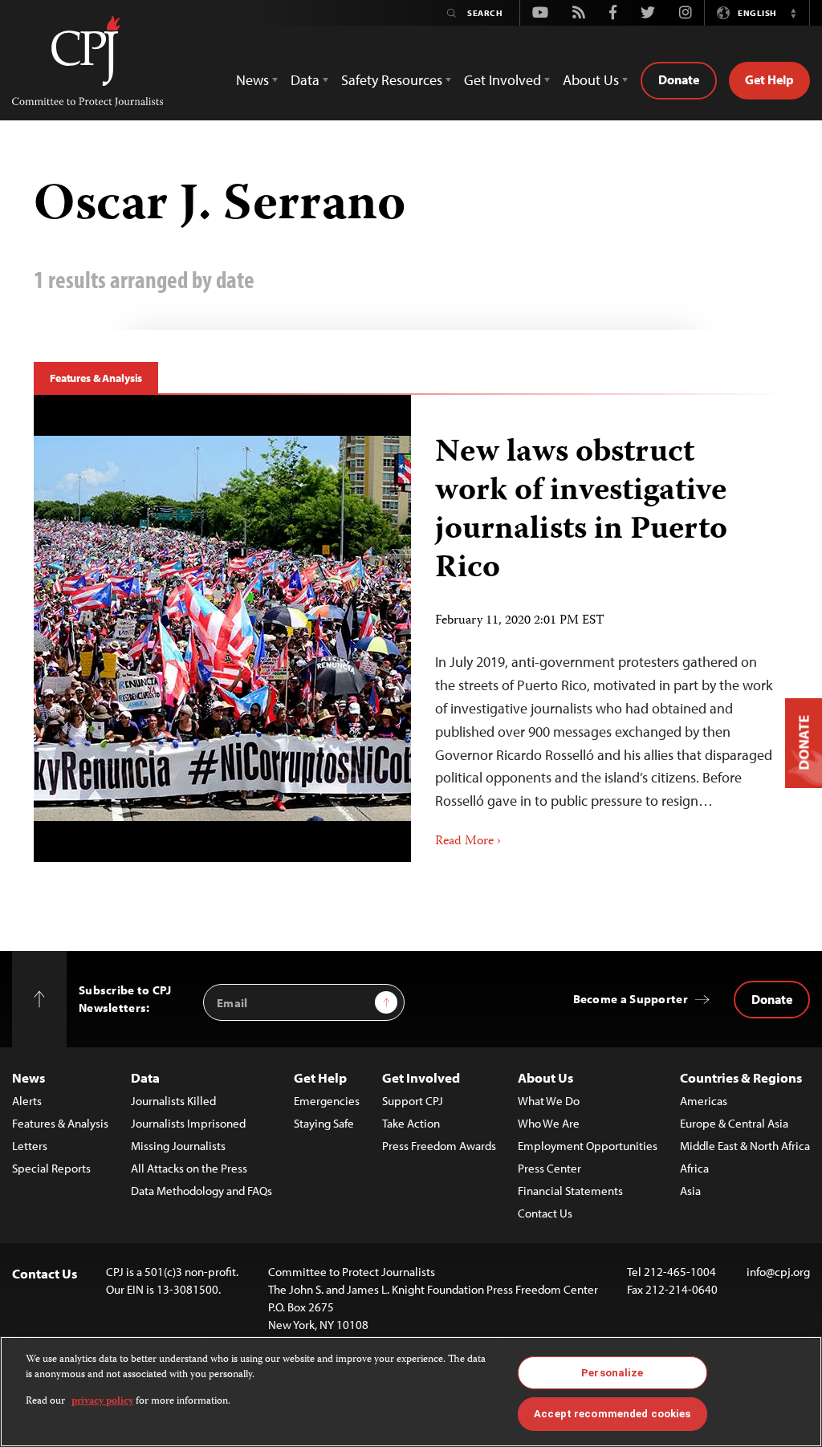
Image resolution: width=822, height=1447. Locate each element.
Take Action (411, 1123)
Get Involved (421, 1077)
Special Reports (51, 1168)
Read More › (468, 841)
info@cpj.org (778, 1271)
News (28, 1077)
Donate (678, 79)
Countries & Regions (741, 1077)
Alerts (27, 1100)
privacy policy (102, 1401)
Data (145, 1077)
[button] (793, 13)
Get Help (769, 79)
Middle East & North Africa (745, 1145)
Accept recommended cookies (612, 1414)
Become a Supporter (630, 998)
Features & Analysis (96, 378)
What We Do (549, 1100)
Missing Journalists (178, 1145)
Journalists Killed (173, 1100)
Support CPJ (412, 1100)
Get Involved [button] (502, 80)
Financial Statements (570, 1190)
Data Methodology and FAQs (201, 1190)
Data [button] (305, 80)
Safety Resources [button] (391, 80)
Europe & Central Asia (734, 1123)
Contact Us (545, 1213)
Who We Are (549, 1123)
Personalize (612, 1373)
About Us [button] (591, 80)
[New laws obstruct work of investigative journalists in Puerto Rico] (599, 629)
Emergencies (327, 1100)
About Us (545, 1077)
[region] (411, 1391)
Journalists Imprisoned (188, 1123)
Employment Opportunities (587, 1145)
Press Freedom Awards (439, 1145)
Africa (694, 1168)
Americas (703, 1100)
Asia (690, 1190)
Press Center (549, 1168)
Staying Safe (324, 1123)
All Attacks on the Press (189, 1168)
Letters (29, 1145)
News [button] (252, 80)
